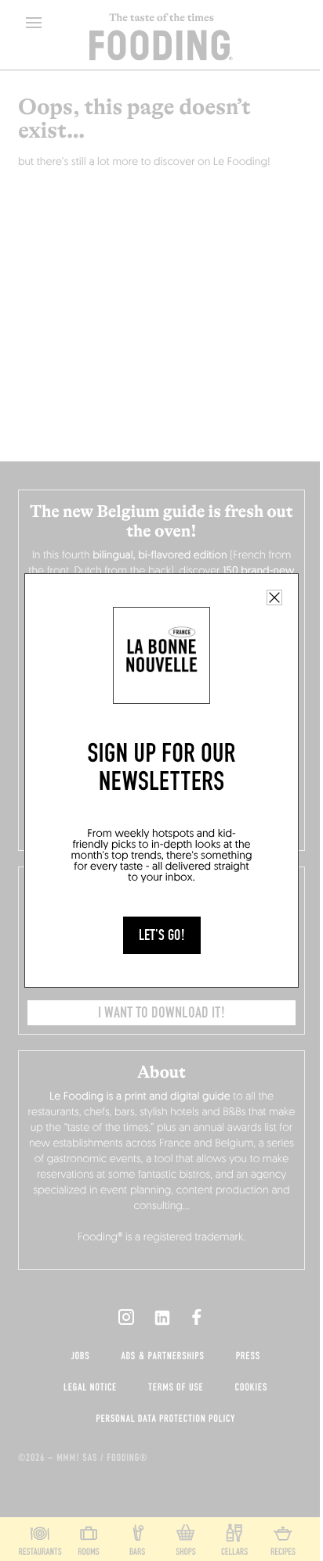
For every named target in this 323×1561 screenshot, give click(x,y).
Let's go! (162, 935)
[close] (274, 597)
